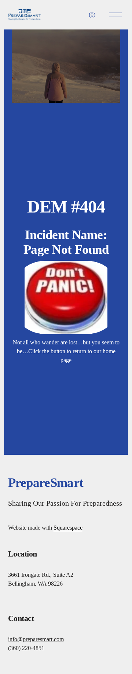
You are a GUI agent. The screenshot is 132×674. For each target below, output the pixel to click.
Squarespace (68, 527)
